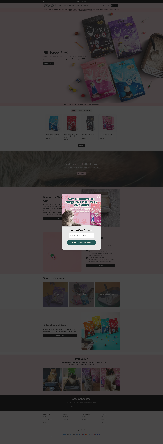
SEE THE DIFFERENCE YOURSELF (81, 243)
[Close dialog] (98, 196)
